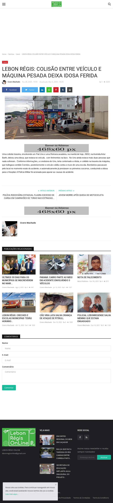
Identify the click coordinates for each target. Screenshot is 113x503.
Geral (18, 54)
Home (4, 54)
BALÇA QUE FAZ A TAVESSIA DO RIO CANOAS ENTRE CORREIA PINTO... (63, 453)
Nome (5, 343)
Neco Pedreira (82, 281)
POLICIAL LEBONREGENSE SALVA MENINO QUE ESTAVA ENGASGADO (94, 318)
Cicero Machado (14, 82)
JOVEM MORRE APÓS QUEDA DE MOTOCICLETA (81, 195)
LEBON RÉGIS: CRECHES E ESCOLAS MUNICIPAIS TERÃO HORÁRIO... (17, 318)
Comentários (11, 336)
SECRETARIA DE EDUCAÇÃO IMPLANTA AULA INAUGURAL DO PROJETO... (63, 471)
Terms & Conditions (101, 498)
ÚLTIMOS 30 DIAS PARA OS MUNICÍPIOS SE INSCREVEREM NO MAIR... (17, 280)
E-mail (5, 355)
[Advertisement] (56, 20)
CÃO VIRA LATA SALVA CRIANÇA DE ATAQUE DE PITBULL (56, 317)
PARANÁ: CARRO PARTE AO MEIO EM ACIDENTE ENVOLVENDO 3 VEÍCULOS (56, 280)
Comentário (8, 366)
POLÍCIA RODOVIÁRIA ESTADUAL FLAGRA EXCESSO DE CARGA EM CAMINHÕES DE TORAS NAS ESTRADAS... (28, 196)
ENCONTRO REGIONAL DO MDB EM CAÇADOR (64, 439)
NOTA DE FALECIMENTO (89, 277)
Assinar (104, 457)
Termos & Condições (81, 498)
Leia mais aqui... (11, 494)
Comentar (9, 387)
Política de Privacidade (61, 498)
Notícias (11, 54)
